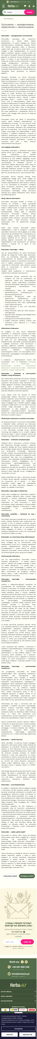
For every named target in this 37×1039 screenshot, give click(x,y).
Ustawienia (18, 1029)
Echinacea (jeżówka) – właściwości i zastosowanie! (18, 364)
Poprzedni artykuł (10, 876)
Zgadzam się (26, 1034)
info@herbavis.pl (20, 974)
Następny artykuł (27, 876)
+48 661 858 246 (20, 967)
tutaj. (10, 1024)
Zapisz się (27, 942)
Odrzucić (9, 1034)
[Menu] (3, 6)
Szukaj (28, 12)
